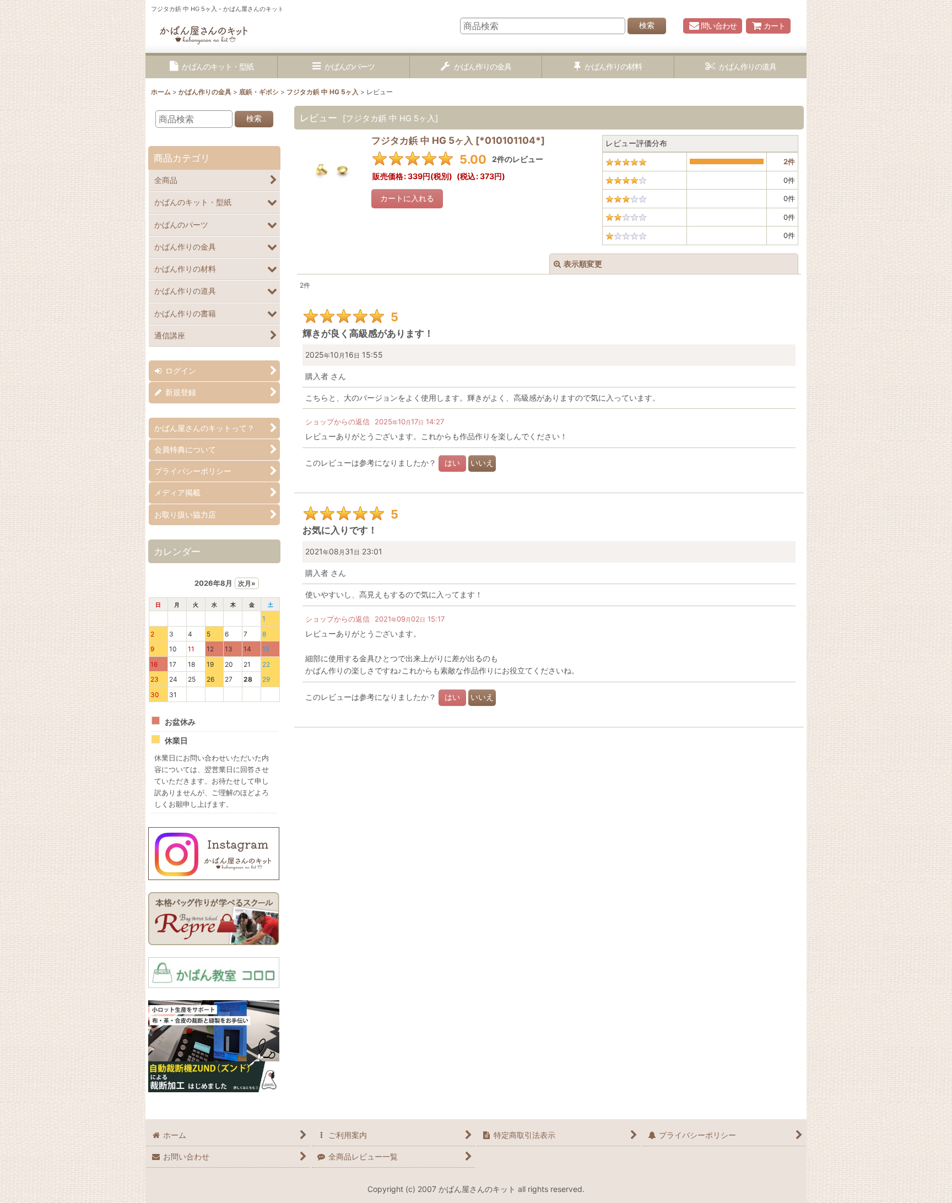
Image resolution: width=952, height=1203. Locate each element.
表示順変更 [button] (583, 263)
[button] (211, 67)
